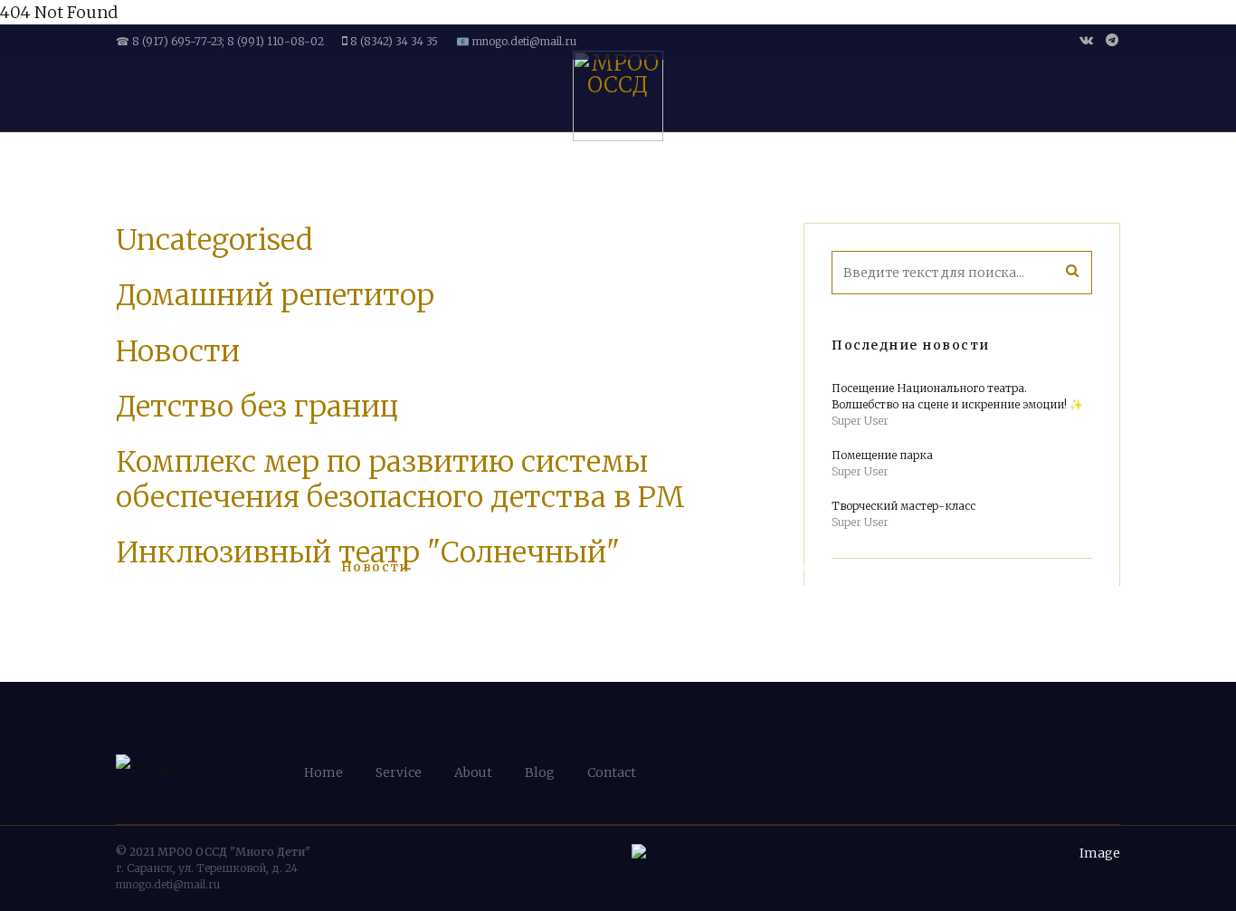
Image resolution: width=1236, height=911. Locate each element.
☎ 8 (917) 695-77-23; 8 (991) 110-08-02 (220, 41)
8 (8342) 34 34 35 (394, 41)
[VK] (1086, 40)
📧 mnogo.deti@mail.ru (516, 41)
